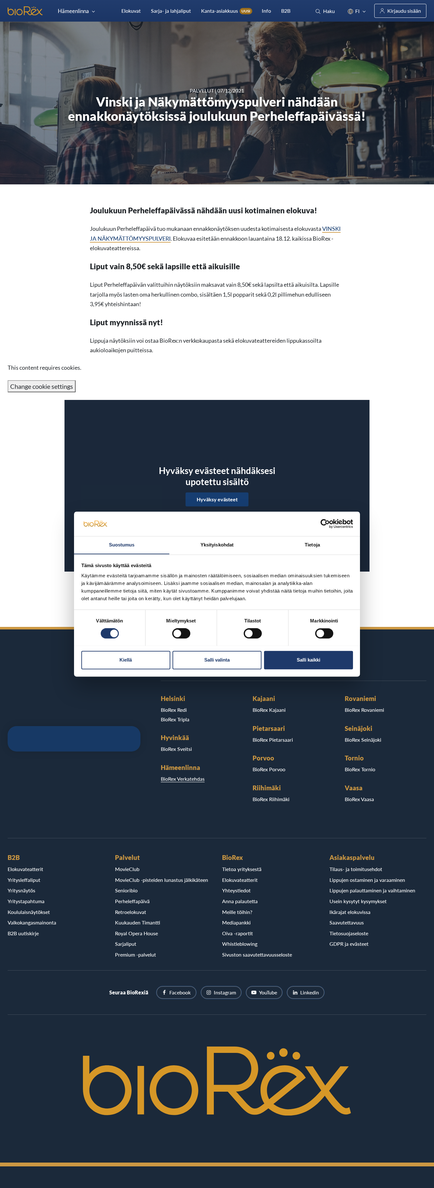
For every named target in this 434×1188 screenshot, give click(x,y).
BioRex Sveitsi (176, 749)
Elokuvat (131, 11)
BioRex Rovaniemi (364, 710)
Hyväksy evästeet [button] (217, 499)
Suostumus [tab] (122, 544)
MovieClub (127, 869)
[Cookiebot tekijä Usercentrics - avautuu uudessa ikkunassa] (325, 523)
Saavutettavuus (346, 922)
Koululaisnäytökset (29, 912)
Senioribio (126, 890)
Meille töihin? (237, 912)
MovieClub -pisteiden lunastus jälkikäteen (161, 880)
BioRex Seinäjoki (363, 740)
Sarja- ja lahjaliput (171, 11)
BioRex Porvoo (269, 769)
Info (266, 11)
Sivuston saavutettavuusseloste (257, 954)
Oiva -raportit (237, 933)
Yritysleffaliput (24, 880)
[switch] (181, 633)
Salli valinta (217, 660)
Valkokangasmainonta (32, 922)
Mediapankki (236, 922)
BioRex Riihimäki (271, 799)
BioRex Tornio (360, 769)
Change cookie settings (41, 386)
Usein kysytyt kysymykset (358, 901)
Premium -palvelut (135, 954)
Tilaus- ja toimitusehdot (355, 869)
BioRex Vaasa (359, 799)
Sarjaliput (125, 944)
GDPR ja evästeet (349, 944)
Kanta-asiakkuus (225, 11)
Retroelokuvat (130, 912)
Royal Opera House (136, 933)
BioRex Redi (174, 710)
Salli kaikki (308, 660)
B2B (285, 11)
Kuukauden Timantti (137, 922)
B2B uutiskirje (23, 933)
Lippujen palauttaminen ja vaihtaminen (372, 890)
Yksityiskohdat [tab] (217, 544)
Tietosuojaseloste (348, 933)
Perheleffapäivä (132, 901)
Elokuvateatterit (25, 869)
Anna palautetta (240, 901)
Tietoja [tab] (312, 544)
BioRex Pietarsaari (273, 740)
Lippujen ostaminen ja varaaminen (367, 880)
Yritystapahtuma (26, 901)
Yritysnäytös (21, 890)
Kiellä (125, 660)
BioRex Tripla (175, 719)
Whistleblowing (239, 944)
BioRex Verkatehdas (183, 779)
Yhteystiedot (236, 890)
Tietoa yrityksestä (241, 869)
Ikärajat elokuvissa (349, 912)
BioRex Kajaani (269, 710)
